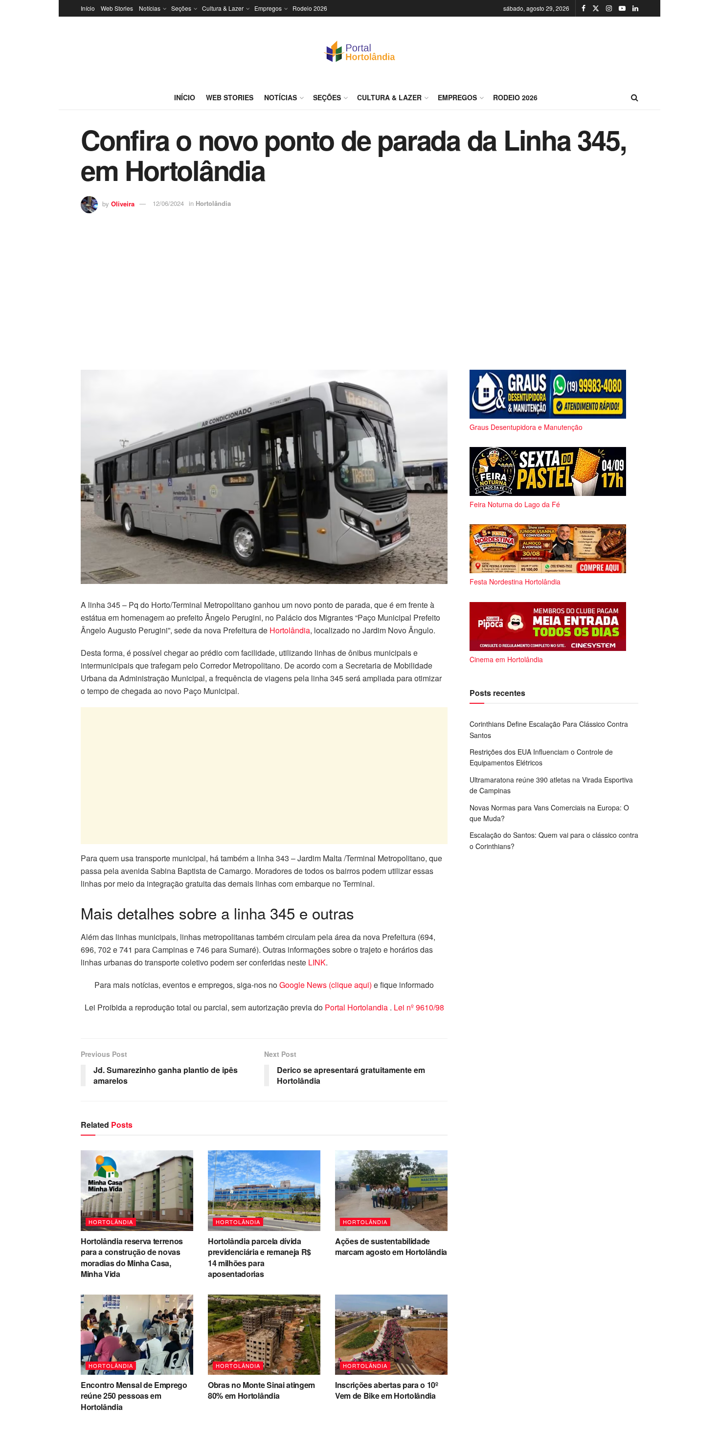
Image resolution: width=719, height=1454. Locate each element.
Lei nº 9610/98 (418, 1007)
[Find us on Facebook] (583, 8)
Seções (181, 8)
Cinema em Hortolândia (506, 659)
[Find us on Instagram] (609, 8)
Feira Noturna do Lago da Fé (515, 504)
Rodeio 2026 (309, 8)
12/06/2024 (168, 203)
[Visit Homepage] (359, 51)
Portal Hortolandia (357, 1007)
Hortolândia (213, 203)
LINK (317, 962)
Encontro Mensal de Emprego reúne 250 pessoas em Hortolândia (134, 1395)
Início (88, 8)
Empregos (268, 8)
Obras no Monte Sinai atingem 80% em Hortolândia (261, 1390)
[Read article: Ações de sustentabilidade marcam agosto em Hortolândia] (391, 1190)
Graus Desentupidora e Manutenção (526, 427)
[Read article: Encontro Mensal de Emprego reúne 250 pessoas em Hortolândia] (137, 1335)
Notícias (149, 8)
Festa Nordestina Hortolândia (515, 581)
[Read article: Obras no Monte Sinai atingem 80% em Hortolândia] (264, 1335)
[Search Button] (634, 97)
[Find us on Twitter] (595, 8)
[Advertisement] (359, 286)
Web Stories (117, 8)
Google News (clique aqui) (325, 984)
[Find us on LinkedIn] (635, 8)
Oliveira (123, 203)
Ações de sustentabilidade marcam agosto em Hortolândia (391, 1246)
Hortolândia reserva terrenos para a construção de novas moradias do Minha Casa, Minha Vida (132, 1257)
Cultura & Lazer (223, 8)
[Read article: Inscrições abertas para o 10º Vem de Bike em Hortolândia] (391, 1335)
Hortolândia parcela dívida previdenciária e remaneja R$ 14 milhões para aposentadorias (259, 1257)
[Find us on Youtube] (622, 8)
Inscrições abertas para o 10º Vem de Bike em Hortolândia (386, 1390)
